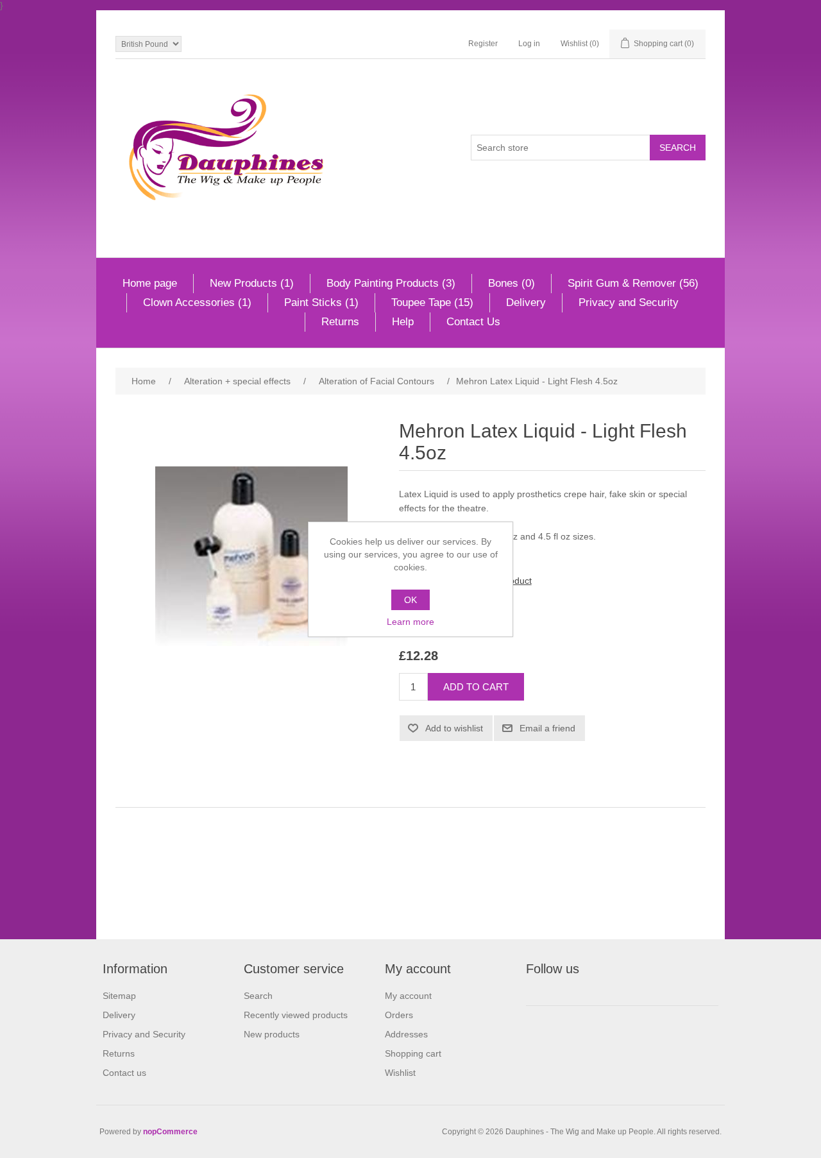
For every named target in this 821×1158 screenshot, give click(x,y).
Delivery (526, 302)
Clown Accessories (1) (197, 302)
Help (403, 322)
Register (483, 43)
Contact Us (473, 322)
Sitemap (119, 996)
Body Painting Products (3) (390, 283)
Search (258, 996)
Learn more (410, 622)
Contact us (124, 1073)
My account (408, 996)
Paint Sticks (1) (321, 302)
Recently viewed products (296, 1015)
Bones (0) (511, 283)
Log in (529, 43)
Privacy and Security (629, 302)
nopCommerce (170, 1131)
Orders (399, 1015)
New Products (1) (252, 283)
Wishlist (400, 1073)
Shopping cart (413, 1053)
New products (272, 1034)
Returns (340, 322)
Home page (150, 283)
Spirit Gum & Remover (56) (633, 283)
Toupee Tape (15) (432, 302)
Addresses (406, 1034)
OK (410, 600)
